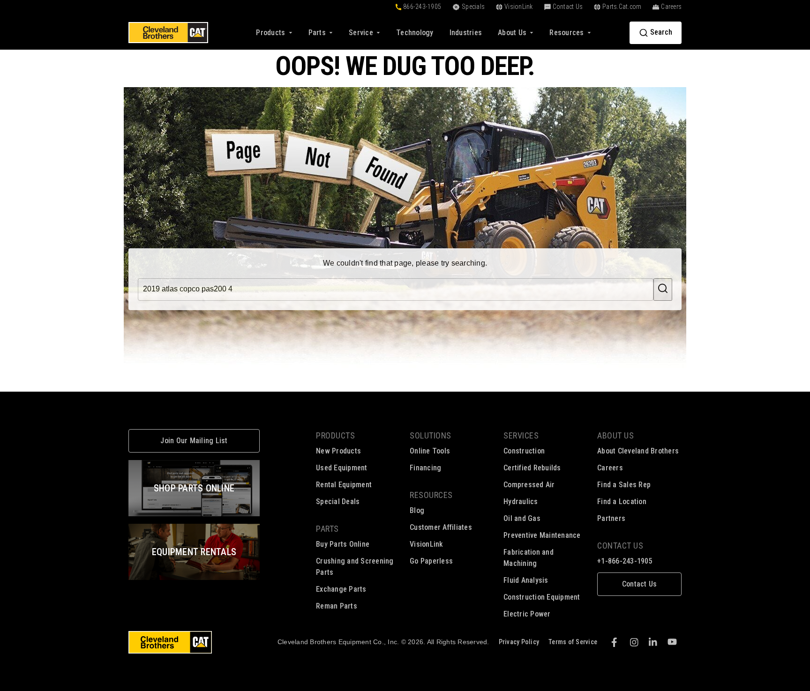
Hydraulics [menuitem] (520, 501)
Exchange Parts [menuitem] (341, 589)
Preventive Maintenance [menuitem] (542, 535)
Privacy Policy (519, 642)
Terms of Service (572, 642)
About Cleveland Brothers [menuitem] (638, 450)
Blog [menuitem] (417, 510)
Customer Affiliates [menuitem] (441, 527)
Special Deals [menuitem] (338, 501)
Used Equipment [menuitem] (342, 467)
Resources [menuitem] (431, 495)
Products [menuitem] (335, 435)
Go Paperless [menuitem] (431, 561)
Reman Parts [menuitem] (336, 606)
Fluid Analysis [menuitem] (525, 580)
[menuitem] (415, 32)
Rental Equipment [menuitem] (344, 484)
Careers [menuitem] (610, 467)
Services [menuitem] (521, 435)
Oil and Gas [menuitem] (521, 518)
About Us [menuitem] (615, 435)
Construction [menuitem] (524, 450)
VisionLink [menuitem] (426, 544)
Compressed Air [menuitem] (529, 484)
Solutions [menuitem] (430, 435)
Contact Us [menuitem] (620, 545)
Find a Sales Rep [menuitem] (624, 484)
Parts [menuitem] (327, 529)
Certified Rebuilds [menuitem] (532, 467)
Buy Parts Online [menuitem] (342, 544)
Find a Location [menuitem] (621, 501)
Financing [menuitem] (425, 467)
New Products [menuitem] (338, 450)
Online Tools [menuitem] (430, 450)
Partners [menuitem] (611, 518)
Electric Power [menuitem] (527, 613)
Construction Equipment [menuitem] (541, 597)
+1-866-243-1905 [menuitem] (624, 561)
